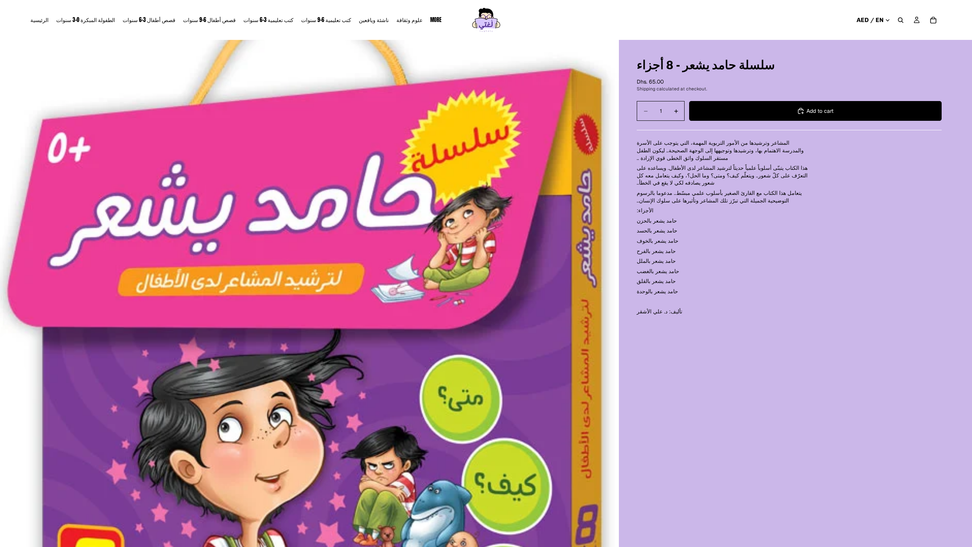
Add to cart (819, 111)
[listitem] (435, 20)
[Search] (900, 20)
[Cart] (933, 20)
